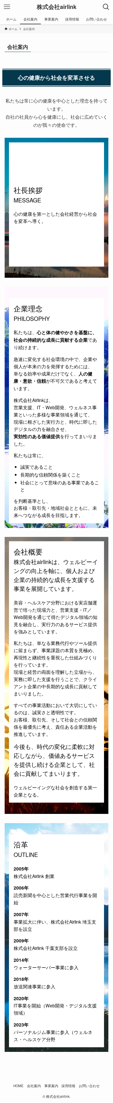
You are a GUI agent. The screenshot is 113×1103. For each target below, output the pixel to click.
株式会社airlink (56, 7)
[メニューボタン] (7, 7)
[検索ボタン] (106, 7)
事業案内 (51, 1085)
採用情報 (68, 1085)
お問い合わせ (89, 1085)
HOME (18, 1085)
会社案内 (34, 1085)
